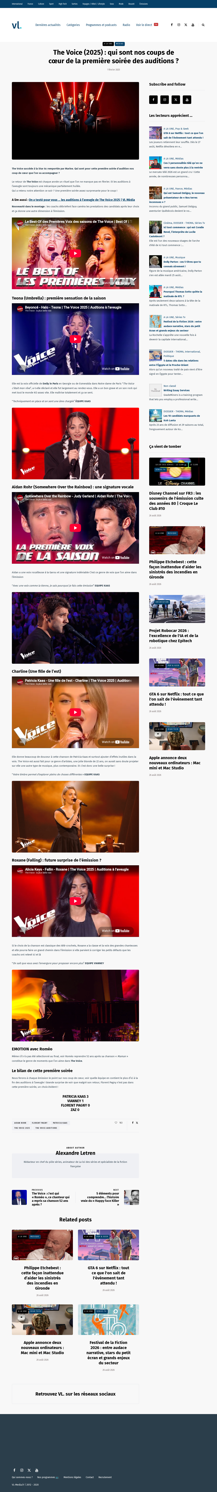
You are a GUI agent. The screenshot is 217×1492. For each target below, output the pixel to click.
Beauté (131, 4)
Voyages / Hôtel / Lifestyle (94, 4)
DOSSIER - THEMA (183, 222)
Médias (119, 44)
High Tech (63, 4)
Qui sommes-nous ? (22, 1477)
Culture (41, 4)
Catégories (73, 25)
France (30, 4)
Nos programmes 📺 (48, 1477)
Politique (169, 356)
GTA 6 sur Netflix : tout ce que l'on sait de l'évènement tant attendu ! (108, 1275)
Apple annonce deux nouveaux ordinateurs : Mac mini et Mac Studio (42, 1347)
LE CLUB (194, 465)
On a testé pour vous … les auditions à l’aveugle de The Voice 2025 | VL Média (82, 200)
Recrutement (105, 1477)
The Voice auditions (46, 1128)
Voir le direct (146, 25)
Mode (121, 4)
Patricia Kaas (60, 1123)
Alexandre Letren (75, 1153)
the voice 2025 (22, 1128)
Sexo (112, 4)
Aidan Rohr (20, 1123)
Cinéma (168, 222)
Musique (35, 1237)
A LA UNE (108, 44)
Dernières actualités (48, 25)
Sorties (74, 4)
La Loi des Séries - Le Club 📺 (171, 465)
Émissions (144, 4)
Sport (51, 4)
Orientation (162, 602)
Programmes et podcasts (101, 25)
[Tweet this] (137, 1123)
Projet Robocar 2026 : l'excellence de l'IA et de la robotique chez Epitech (173, 635)
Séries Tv (101, 1311)
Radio (126, 25)
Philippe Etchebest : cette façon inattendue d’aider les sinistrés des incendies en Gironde (42, 1278)
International (17, 4)
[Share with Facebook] (133, 1123)
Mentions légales (72, 1477)
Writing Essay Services (177, 390)
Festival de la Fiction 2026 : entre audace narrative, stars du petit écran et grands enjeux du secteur (108, 1352)
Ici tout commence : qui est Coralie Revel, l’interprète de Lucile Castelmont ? (176, 232)
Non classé (170, 385)
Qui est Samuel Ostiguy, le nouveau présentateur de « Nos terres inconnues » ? (177, 198)
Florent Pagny (39, 1123)
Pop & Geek (102, 1237)
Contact (90, 1477)
